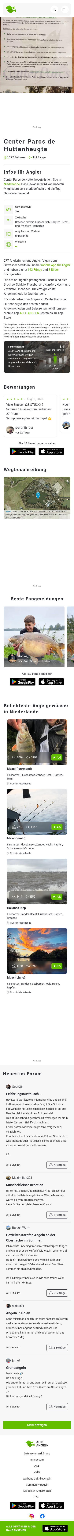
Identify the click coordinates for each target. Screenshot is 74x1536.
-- (16, 246)
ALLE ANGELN (29, 313)
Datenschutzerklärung (37, 1453)
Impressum (37, 1459)
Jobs (37, 1471)
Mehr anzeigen (37, 1425)
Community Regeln (37, 1484)
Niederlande (12, 184)
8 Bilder (54, 269)
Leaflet (8, 511)
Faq (37, 1496)
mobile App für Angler (55, 265)
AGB (37, 1465)
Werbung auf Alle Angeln (37, 1478)
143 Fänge (35, 269)
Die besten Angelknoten (37, 1490)
